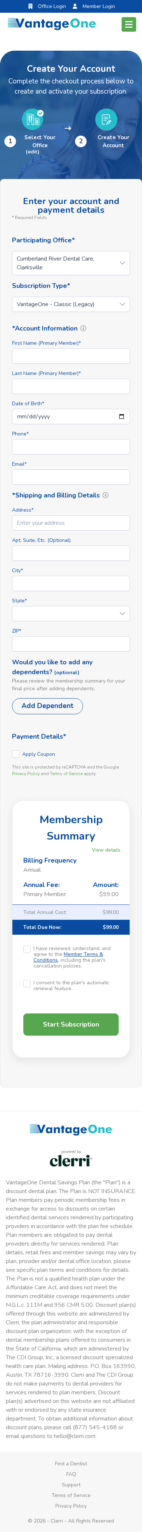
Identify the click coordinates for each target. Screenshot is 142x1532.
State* (19, 600)
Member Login (98, 6)
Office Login (51, 6)
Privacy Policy (26, 774)
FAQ (71, 1474)
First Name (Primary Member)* (46, 343)
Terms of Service (66, 774)
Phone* (20, 433)
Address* (22, 510)
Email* (19, 464)
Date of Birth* (28, 403)
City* (17, 570)
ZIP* (16, 631)
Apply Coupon (38, 754)
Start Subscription (71, 1024)
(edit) (32, 151)
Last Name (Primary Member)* (46, 373)
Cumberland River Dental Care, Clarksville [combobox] (55, 263)
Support (71, 1484)
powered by (71, 1151)
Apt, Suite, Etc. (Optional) (41, 540)
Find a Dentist (71, 1463)
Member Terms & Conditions (68, 957)
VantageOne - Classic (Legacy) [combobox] (56, 304)
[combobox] (71, 523)
